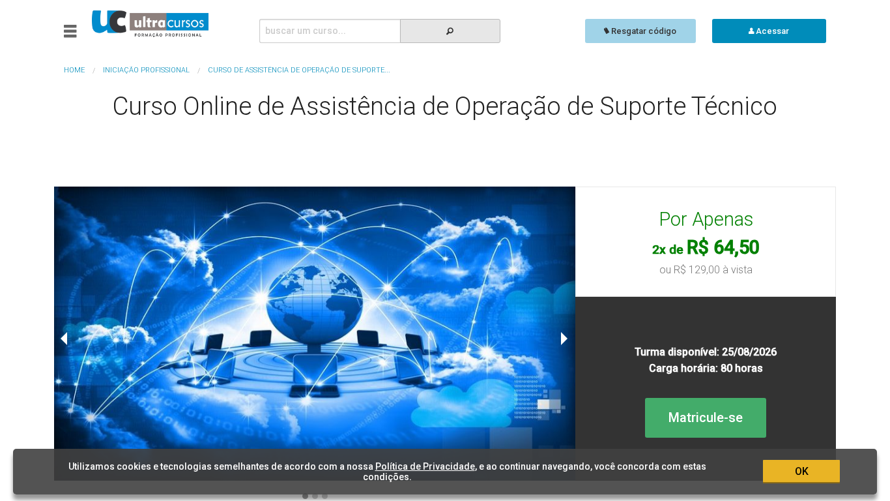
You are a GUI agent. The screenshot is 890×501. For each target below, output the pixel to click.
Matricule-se (705, 417)
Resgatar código (642, 31)
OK (802, 471)
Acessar (771, 31)
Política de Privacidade (425, 466)
